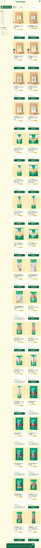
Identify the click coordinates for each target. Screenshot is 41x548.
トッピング (5, 34)
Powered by (3, 546)
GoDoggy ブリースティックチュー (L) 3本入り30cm (33, 339)
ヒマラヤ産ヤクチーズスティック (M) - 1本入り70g (19, 181)
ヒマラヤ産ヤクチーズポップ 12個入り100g (19, 244)
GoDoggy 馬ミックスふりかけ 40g (18, 494)
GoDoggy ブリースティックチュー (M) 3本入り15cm (18, 339)
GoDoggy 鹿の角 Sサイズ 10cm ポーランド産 (19, 276)
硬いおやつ (5, 29)
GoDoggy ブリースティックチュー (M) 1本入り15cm (33, 371)
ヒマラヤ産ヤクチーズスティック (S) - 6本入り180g (33, 149)
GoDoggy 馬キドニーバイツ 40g (18, 464)
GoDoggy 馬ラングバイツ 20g (32, 402)
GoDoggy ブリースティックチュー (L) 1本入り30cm (19, 402)
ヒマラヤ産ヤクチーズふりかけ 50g (33, 244)
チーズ (4, 13)
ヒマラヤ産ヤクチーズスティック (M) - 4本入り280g (33, 181)
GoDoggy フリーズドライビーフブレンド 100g (33, 87)
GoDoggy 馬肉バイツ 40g (32, 464)
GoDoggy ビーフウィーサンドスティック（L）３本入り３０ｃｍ (33, 528)
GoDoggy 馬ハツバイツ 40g (32, 433)
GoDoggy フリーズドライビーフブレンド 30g (18, 87)
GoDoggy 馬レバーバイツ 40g (18, 433)
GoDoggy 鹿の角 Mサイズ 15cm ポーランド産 (33, 276)
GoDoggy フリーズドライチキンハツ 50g (18, 27)
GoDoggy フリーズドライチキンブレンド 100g (33, 57)
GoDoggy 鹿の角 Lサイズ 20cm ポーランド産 (19, 307)
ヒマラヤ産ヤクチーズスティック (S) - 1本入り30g (19, 149)
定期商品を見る (7, 7)
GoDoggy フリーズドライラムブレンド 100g (33, 118)
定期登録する (19, 37)
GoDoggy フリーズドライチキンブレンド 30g (18, 57)
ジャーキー (5, 31)
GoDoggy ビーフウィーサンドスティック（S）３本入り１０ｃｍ (33, 495)
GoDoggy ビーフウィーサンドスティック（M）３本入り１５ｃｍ (18, 528)
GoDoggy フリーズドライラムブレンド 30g (18, 118)
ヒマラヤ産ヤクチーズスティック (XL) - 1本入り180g (33, 212)
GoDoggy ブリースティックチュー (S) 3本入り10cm (33, 307)
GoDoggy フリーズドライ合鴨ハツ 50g (33, 26)
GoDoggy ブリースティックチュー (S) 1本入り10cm (19, 371)
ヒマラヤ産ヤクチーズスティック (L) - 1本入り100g (19, 212)
